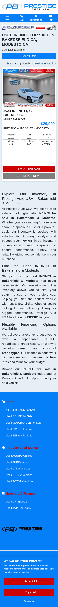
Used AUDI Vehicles (17, 462)
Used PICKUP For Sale (19, 429)
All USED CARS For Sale (20, 410)
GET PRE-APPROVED (29, 176)
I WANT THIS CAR (29, 168)
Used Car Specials (16, 501)
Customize (29, 601)
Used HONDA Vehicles (19, 475)
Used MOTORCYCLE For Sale (23, 422)
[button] (11, 64)
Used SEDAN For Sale (19, 435)
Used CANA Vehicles (18, 468)
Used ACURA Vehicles (19, 455)
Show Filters (29, 56)
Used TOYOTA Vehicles (19, 481)
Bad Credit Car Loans (18, 508)
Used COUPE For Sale (19, 416)
